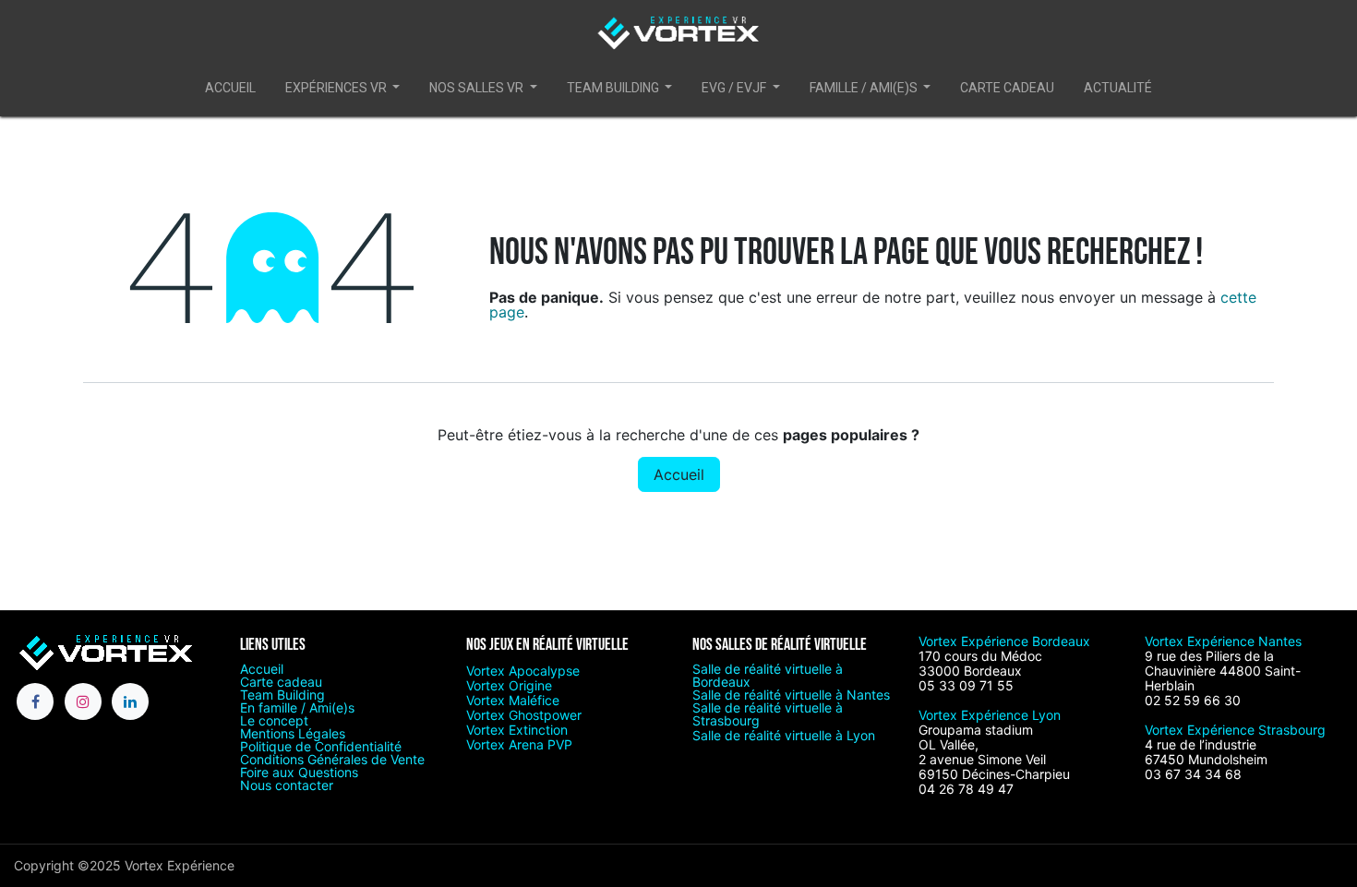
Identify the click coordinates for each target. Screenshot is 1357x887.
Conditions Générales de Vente (332, 759)
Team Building (282, 694)
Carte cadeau (281, 681)
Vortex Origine (509, 685)
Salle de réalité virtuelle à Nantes (791, 694)
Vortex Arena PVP (519, 744)
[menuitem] (230, 91)
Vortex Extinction (517, 729)
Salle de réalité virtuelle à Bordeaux (767, 675)
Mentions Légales (292, 733)
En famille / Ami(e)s (297, 707)
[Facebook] (35, 701)
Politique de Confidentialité (321, 746)
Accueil (679, 474)
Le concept (274, 720)
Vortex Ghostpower (524, 715)
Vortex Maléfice (512, 700)
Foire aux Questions (299, 772)
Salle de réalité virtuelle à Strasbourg (767, 714)
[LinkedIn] (130, 701)
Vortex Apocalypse (523, 670)
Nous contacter (286, 785)
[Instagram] (83, 701)
